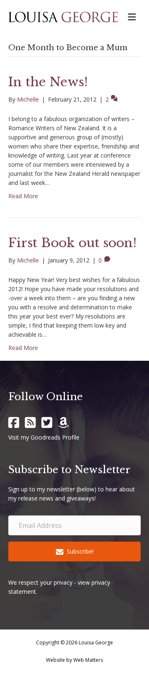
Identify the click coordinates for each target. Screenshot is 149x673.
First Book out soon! (72, 242)
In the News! (48, 82)
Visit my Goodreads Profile (43, 437)
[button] (74, 551)
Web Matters (88, 659)
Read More (23, 196)
